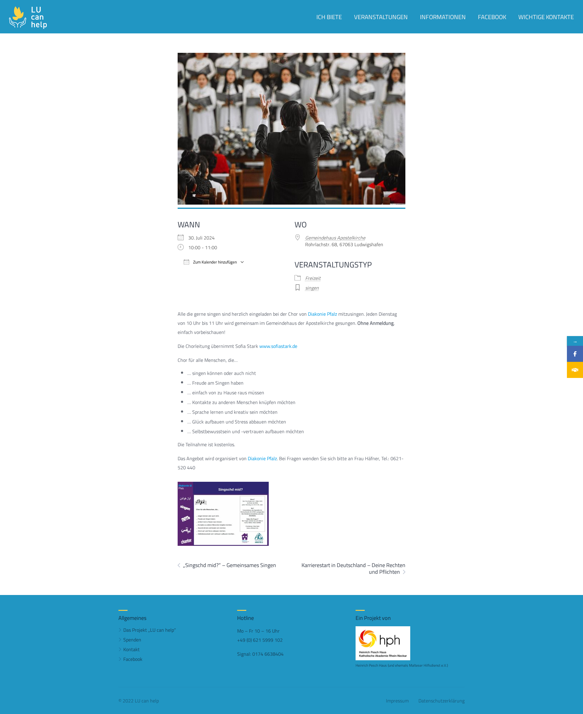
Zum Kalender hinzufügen (214, 262)
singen (312, 287)
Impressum (397, 700)
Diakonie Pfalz (322, 313)
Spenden (132, 639)
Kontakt (131, 649)
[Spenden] (575, 370)
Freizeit (313, 278)
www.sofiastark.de (278, 346)
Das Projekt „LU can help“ (149, 629)
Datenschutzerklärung (441, 700)
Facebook (132, 659)
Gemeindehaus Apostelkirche (335, 237)
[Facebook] (575, 354)
